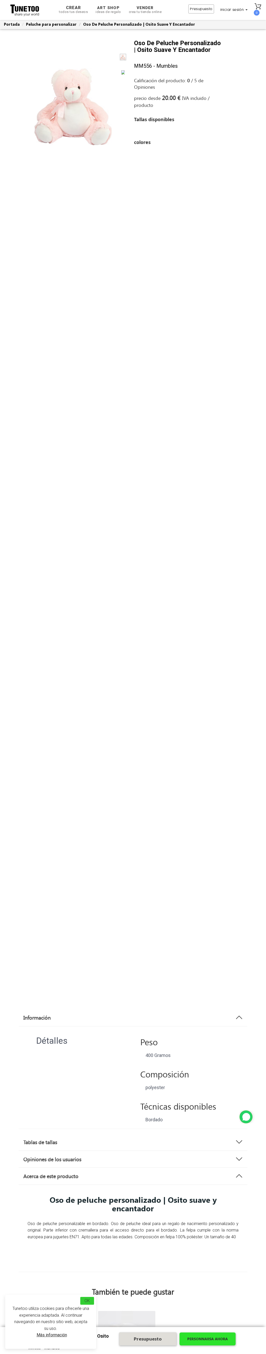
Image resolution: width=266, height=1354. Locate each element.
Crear (73, 9)
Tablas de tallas (40, 1142)
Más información (52, 1334)
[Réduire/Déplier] (246, 1116)
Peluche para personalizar (51, 24)
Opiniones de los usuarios (52, 1159)
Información (37, 1017)
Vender (145, 9)
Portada (12, 24)
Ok (87, 1300)
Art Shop (108, 9)
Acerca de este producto (50, 1176)
